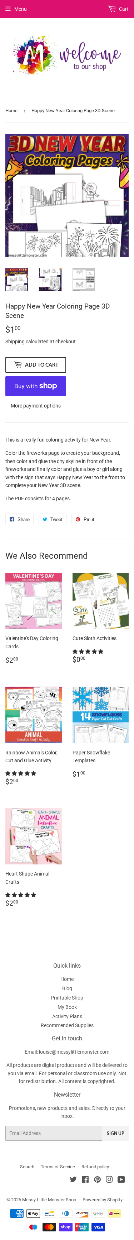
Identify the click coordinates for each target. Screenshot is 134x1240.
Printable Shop (67, 998)
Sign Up (115, 1133)
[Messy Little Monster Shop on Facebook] (85, 1180)
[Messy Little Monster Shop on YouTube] (121, 1180)
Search (27, 1166)
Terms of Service (58, 1166)
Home (11, 110)
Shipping (15, 341)
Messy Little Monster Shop (49, 1199)
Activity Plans (67, 1016)
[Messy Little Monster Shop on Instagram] (109, 1180)
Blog (67, 988)
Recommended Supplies (67, 1025)
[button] (88, 651)
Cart (123, 9)
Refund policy (95, 1166)
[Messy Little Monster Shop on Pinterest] (97, 1180)
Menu (20, 9)
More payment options (36, 406)
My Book (67, 1007)
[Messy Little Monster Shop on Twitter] (73, 1180)
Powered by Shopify (103, 1199)
